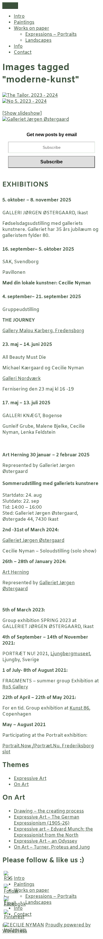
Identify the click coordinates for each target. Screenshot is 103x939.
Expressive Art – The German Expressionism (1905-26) (46, 820)
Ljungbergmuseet (70, 654)
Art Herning (15, 572)
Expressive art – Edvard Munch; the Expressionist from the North (53, 832)
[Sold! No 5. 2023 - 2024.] (24, 101)
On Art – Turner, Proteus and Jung (52, 847)
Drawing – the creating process (49, 811)
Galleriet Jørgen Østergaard (33, 541)
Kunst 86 (79, 708)
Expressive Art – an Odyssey (45, 841)
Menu (10, 5)
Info (18, 46)
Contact (22, 52)
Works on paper (31, 28)
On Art (21, 785)
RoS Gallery (15, 687)
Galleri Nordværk (21, 379)
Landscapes (38, 40)
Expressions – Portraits (51, 34)
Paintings (24, 22)
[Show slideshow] (22, 113)
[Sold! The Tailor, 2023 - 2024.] (30, 95)
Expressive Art (30, 779)
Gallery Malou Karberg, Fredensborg (43, 331)
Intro (19, 16)
